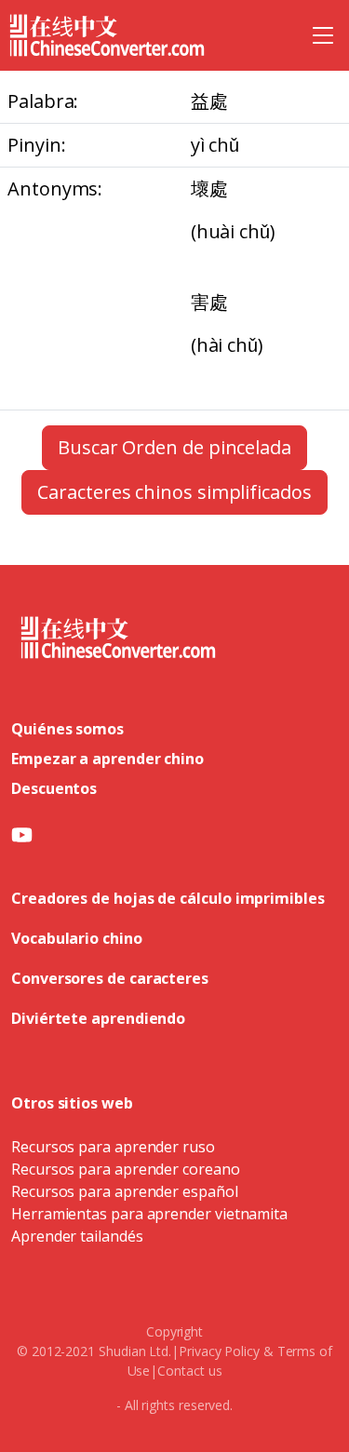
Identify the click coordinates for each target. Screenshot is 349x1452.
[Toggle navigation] (323, 35)
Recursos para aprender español (124, 1191)
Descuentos (54, 788)
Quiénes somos (67, 729)
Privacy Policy (219, 1351)
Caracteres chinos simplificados (174, 491)
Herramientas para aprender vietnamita (149, 1213)
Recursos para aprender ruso (113, 1146)
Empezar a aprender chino (107, 758)
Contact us (189, 1370)
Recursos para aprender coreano (125, 1169)
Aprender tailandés (77, 1236)
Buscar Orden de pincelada (174, 447)
